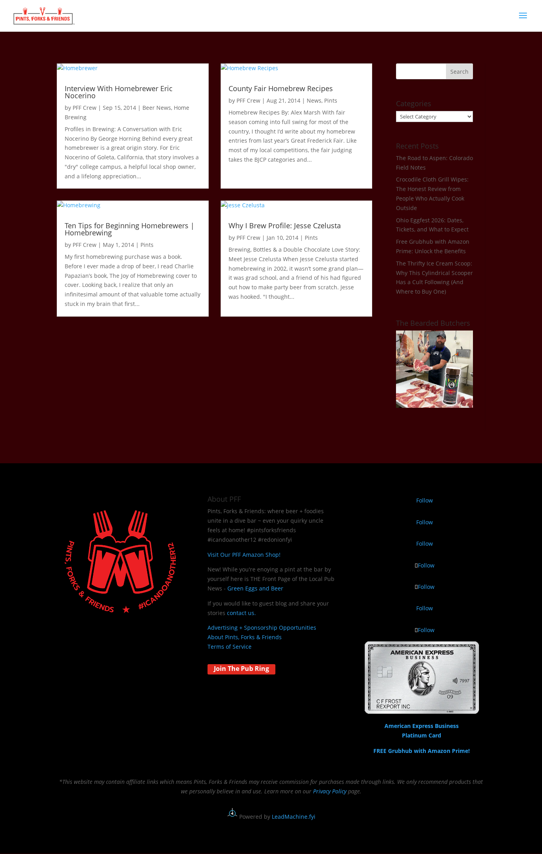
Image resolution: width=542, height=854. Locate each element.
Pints (330, 100)
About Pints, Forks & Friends (245, 637)
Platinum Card (421, 735)
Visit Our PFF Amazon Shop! (244, 554)
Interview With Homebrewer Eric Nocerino (119, 92)
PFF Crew (84, 107)
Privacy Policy (329, 791)
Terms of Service (230, 646)
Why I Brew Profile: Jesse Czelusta (285, 225)
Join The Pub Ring (241, 668)
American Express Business (421, 726)
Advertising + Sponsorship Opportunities (262, 627)
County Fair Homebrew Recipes (281, 88)
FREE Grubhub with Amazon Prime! (421, 751)
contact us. (241, 613)
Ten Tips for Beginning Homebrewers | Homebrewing (129, 229)
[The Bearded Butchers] (434, 405)
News (314, 100)
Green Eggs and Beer (255, 588)
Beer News (156, 107)
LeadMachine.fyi (293, 816)
